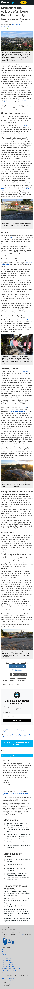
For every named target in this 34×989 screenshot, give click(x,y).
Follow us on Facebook (8, 962)
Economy (12, 680)
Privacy (4, 951)
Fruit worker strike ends (14, 864)
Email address (6, 712)
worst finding (24, 125)
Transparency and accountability (12, 756)
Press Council (21, 934)
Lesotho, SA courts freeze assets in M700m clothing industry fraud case (18, 835)
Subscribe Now (17, 720)
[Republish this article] (25, 675)
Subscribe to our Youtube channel (11, 968)
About (3, 949)
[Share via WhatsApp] (16, 675)
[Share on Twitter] (13, 675)
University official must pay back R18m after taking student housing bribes (18, 829)
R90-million (4, 189)
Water (17, 684)
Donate (23, 2)
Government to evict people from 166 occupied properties (17, 824)
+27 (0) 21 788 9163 (7, 980)
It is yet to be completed (17, 411)
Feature (3, 26)
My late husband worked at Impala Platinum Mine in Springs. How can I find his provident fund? (16, 905)
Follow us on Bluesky (7, 964)
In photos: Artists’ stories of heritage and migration (18, 860)
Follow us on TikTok (7, 960)
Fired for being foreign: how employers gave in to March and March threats (17, 841)
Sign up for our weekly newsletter (10, 954)
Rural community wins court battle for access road (18, 878)
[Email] (19, 675)
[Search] (28, 2)
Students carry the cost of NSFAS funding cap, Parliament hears (17, 874)
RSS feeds (5, 956)
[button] (32, 2)
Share (3, 28)
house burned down (25, 320)
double (24, 408)
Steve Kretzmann (16, 24)
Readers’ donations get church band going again (18, 846)
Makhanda (9, 26)
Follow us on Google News (9, 958)
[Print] (22, 675)
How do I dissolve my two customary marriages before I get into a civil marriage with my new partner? (17, 893)
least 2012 (10, 237)
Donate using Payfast (17, 666)
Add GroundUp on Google (14, 28)
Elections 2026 (22, 680)
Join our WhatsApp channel (9, 970)
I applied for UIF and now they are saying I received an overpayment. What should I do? (17, 920)
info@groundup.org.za (8, 978)
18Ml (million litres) (22, 371)
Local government (8, 684)
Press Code (13, 936)
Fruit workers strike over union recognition (16, 869)
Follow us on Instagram (8, 966)
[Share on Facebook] (11, 675)
